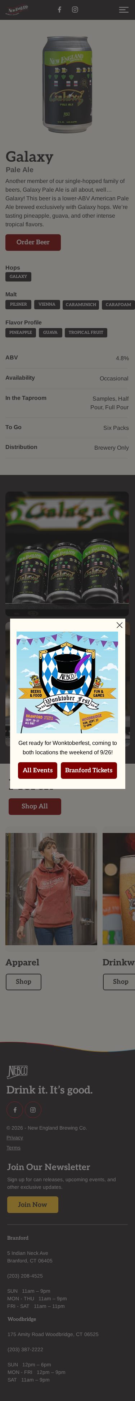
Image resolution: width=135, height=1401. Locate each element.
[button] (120, 625)
